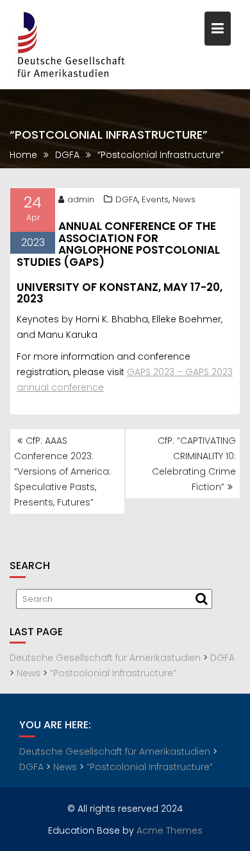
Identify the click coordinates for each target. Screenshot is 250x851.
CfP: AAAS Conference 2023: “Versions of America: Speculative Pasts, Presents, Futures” (62, 471)
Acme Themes (170, 830)
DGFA (126, 199)
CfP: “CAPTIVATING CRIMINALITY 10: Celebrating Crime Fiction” (194, 463)
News (184, 199)
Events (155, 199)
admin (80, 199)
